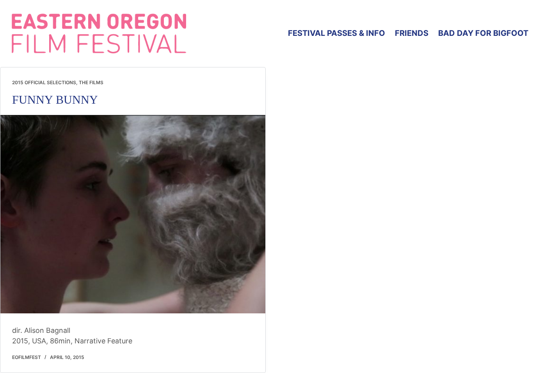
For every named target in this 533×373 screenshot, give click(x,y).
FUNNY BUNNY (55, 99)
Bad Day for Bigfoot (483, 33)
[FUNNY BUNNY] (132, 214)
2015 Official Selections (44, 82)
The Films (91, 82)
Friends (411, 33)
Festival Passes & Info (336, 33)
